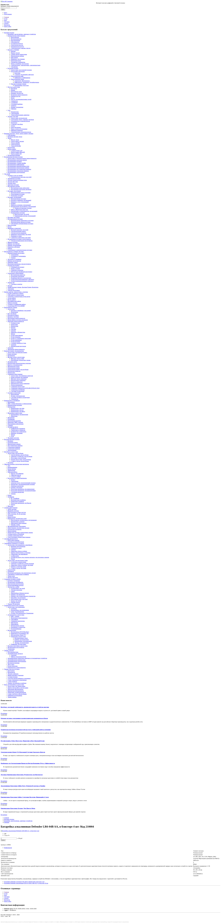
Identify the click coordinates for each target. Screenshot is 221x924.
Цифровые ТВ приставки (18, 644)
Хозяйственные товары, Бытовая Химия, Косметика (23, 287)
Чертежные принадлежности (16, 349)
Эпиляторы (14, 67)
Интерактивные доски (21, 638)
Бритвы (13, 51)
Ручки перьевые (16, 337)
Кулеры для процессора (18, 396)
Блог (5, 20)
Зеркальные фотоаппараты (15, 689)
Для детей (7, 174)
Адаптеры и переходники (18, 562)
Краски (13, 327)
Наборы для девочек (14, 243)
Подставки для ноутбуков (18, 458)
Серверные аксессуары (18, 386)
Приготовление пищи (17, 79)
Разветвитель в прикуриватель (17, 667)
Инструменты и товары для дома (14, 251)
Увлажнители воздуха (17, 46)
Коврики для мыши (17, 433)
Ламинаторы (11, 470)
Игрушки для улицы (14, 217)
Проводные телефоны (17, 501)
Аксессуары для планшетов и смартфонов (20, 545)
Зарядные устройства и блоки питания (22, 563)
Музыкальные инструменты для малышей (23, 206)
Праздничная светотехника (16, 583)
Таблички (10, 348)
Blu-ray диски (15, 139)
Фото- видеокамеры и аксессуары (14, 684)
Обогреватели (15, 42)
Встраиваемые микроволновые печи (18, 166)
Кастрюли (14, 88)
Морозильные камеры (14, 444)
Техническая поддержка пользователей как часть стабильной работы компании (26, 729)
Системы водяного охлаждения (20, 397)
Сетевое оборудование (10, 507)
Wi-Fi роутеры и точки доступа (17, 512)
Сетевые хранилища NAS (15, 535)
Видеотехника (12, 630)
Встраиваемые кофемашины (16, 164)
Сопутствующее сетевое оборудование (19, 537)
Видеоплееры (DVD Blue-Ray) (20, 632)
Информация (8, 847)
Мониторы (14, 416)
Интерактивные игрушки (18, 198)
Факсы (13, 504)
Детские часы (12, 183)
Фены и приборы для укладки (20, 63)
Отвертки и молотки (17, 270)
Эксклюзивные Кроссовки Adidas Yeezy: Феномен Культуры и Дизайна (23, 786)
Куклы (9, 226)
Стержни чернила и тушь (18, 343)
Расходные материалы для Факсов (21, 503)
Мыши (13, 434)
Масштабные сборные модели (20, 593)
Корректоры (14, 326)
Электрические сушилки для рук (20, 48)
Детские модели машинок (18, 233)
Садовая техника (13, 677)
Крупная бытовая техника (12, 439)
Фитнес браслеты (13, 577)
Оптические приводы (14, 371)
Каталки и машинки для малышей (21, 200)
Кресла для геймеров (17, 473)
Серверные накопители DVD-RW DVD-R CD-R (25, 388)
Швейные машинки (17, 130)
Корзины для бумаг (13, 316)
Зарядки (13, 549)
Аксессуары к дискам (17, 141)
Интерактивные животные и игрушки (22, 220)
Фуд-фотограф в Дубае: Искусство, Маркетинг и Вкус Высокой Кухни (22, 741)
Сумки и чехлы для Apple (18, 568)
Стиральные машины (14, 447)
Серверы (10, 425)
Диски (9, 138)
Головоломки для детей (18, 588)
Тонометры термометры (18, 62)
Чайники (13, 108)
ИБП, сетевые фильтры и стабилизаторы (20, 403)
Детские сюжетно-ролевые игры (17, 180)
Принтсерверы (12, 531)
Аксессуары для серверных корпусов (22, 375)
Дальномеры (14, 254)
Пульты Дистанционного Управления (22, 613)
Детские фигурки (13, 181)
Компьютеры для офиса (18, 411)
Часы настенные (16, 127)
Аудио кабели (12, 298)
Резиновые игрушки (17, 195)
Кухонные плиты (13, 442)
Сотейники (14, 102)
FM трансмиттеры (13, 652)
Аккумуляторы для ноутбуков (19, 455)
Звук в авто (11, 664)
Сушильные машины (14, 448)
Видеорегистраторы (13, 663)
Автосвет (14, 655)
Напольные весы (16, 60)
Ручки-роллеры (15, 341)
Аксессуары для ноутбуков (15, 453)
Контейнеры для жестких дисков (20, 360)
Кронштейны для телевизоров (20, 610)
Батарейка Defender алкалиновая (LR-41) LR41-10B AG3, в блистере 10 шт (26, 883)
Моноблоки (11, 417)
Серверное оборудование (15, 374)
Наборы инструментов (14, 261)
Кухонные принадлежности (19, 94)
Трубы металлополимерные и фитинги (22, 279)
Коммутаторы (12, 517)
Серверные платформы (18, 389)
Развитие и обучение (14, 247)
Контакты (7, 25)
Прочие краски (15, 602)
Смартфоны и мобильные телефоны (18, 574)
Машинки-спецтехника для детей (21, 234)
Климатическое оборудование (16, 35)
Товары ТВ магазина (14, 604)
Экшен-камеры (12, 697)
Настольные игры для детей (19, 599)
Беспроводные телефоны (18, 500)
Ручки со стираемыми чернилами (21, 338)
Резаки (10, 495)
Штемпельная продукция (18, 346)
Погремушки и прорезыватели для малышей (24, 211)
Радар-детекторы (13, 666)
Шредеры (10, 506)
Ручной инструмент (13, 265)
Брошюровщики (12, 467)
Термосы (13, 105)
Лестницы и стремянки (14, 259)
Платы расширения (16, 385)
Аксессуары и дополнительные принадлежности (22, 158)
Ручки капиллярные (17, 335)
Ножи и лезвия (15, 268)
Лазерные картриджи (17, 486)
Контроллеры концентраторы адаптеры (19, 363)
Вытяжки (10, 441)
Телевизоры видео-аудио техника (14, 605)
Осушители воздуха (17, 43)
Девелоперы (14, 481)
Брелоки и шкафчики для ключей (21, 310)
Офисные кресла (16, 475)
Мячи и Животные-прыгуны (19, 209)
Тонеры (13, 493)
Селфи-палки (15, 556)
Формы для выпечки (17, 107)
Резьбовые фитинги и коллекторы (21, 278)
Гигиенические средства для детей (21, 177)
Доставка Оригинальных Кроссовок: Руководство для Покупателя (22, 774)
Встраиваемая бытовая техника (13, 157)
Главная (6, 17)
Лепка (13, 591)
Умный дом (11, 282)
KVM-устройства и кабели (15, 293)
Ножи (13, 98)
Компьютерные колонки (15, 405)
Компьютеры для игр (17, 410)
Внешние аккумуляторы (18, 546)
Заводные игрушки (13, 185)
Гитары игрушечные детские (23, 208)
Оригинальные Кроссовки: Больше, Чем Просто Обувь (18, 808)
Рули (12, 436)
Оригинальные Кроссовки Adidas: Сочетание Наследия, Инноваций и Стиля (25, 797)
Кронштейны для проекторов (23, 641)
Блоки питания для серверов (19, 377)
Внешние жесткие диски (15, 136)
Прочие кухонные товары (18, 84)
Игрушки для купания (14, 191)
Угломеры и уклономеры (18, 256)
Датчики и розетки (16, 284)
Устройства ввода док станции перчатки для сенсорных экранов (30, 557)
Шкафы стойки (15, 524)
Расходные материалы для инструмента (19, 264)
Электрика (11, 289)
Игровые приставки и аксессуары (18, 646)
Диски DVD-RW (16, 146)
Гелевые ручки (15, 323)
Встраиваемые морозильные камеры (18, 167)
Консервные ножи (16, 91)
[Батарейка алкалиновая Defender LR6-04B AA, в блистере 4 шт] (20, 831)
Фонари (10, 285)
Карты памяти (12, 149)
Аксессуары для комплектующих (17, 352)
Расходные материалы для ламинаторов (22, 489)
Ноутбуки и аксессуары (11, 452)
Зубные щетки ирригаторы (19, 54)
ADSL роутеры (12, 509)
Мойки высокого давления (15, 675)
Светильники (15, 113)
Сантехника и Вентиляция (15, 273)
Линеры (13, 330)
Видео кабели (12, 299)
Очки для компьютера (17, 611)
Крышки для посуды (17, 93)
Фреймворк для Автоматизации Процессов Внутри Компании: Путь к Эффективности (28, 763)
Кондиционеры (15, 40)
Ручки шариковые (16, 340)
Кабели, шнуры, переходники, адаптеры (16, 292)
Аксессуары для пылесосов (19, 118)
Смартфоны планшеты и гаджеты (14, 543)
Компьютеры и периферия (12, 400)
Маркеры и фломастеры (18, 332)
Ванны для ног (15, 53)
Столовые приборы (17, 104)
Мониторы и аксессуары (15, 413)
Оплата (6, 23)
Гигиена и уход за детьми (15, 175)
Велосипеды (11, 672)
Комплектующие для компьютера (14, 351)
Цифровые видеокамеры (15, 695)
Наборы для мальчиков (14, 245)
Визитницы (14, 312)
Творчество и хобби (13, 587)
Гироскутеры (11, 569)
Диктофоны (14, 619)
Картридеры (11, 147)
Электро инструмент (14, 290)
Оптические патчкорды (14, 529)
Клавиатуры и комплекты (18, 431)
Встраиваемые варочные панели (17, 160)
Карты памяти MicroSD (18, 152)
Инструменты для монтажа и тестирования (24, 520)
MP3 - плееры (15, 616)
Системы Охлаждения (17, 391)
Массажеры (14, 57)
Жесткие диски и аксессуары (16, 357)
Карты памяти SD (16, 153)
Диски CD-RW (15, 143)
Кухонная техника (13, 68)
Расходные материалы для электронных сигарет (22, 573)
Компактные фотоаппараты (16, 691)
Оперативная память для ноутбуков (18, 369)
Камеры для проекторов (22, 639)
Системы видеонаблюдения (16, 542)
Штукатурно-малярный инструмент (21, 271)
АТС (9, 465)
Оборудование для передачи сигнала (18, 528)
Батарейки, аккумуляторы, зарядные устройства (22, 34)
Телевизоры (11, 649)
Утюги (13, 126)
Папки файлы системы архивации (18, 320)
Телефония (11, 497)
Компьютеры (11, 406)
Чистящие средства (13, 438)
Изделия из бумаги (13, 315)
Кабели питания (12, 302)
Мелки (13, 334)
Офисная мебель (12, 472)
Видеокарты (11, 355)
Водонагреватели (16, 39)
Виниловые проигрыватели (19, 618)
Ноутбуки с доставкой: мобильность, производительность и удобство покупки (25, 707)
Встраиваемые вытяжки (15, 161)
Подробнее (4, 713)
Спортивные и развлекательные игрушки (20, 250)
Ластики (13, 329)
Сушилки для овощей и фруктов (24, 74)
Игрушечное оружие (14, 186)
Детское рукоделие (16, 590)
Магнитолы (14, 622)
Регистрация (8, 14)
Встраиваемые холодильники (16, 172)
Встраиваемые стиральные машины (18, 171)
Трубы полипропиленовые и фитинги (22, 281)
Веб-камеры (11, 402)
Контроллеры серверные (18, 380)
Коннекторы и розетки (17, 521)
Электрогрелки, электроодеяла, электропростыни (25, 65)
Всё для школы (12, 313)
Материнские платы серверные (20, 383)
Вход (5, 12)
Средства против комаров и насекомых (19, 678)
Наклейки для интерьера (18, 597)
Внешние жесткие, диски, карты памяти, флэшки (18, 133)
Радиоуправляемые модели (15, 585)
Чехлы (13, 559)
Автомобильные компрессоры (16, 660)
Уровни (13, 257)
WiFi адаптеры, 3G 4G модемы (17, 514)
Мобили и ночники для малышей (21, 205)
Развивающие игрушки (18, 212)
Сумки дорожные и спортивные (17, 680)
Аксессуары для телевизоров (16, 607)
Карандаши (14, 324)
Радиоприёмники (16, 628)
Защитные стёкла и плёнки (19, 551)
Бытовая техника (9, 32)
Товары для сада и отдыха (11, 669)
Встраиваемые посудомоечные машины (19, 169)
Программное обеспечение (15, 424)
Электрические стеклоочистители (21, 132)
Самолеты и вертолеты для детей (21, 237)
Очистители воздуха (17, 45)
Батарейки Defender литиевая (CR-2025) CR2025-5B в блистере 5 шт (24, 881)
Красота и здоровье (13, 49)
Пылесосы (14, 122)
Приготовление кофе (17, 76)
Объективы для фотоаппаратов (17, 692)
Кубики (13, 203)
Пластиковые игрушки (18, 194)
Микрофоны (14, 624)
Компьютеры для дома (17, 408)
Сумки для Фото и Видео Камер (17, 694)
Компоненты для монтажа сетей (17, 518)
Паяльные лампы (13, 262)
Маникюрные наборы (17, 56)
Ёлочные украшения (14, 580)
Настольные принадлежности (16, 318)
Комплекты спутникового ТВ (19, 633)
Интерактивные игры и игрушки (21, 192)
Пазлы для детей (16, 601)
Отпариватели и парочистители (20, 121)
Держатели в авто (16, 548)
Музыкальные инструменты (16, 647)
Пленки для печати (16, 487)
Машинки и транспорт (14, 228)
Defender (6, 822)
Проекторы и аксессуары (18, 636)
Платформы (11, 419)
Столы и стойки (16, 476)
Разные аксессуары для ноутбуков (21, 459)
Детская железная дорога (18, 231)
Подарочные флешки (14, 155)
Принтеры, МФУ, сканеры (15, 422)
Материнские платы (14, 366)
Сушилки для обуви (17, 124)
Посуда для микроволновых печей (21, 99)
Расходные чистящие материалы (17, 478)
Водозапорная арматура (18, 275)
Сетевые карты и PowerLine (16, 534)
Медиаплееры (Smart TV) (18, 635)
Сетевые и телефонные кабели (17, 304)
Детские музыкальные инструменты (21, 240)
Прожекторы (15, 112)
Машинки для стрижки (18, 59)
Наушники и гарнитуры (18, 627)
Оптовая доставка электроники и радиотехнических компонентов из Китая (24, 718)
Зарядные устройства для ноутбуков (21, 456)
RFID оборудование (13, 540)
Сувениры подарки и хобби (12, 579)
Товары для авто (9, 650)
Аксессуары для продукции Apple (18, 560)
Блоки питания (12, 354)
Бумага (13, 479)
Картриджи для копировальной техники (23, 484)
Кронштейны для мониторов (19, 414)
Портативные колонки (14, 420)
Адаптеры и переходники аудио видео (19, 296)
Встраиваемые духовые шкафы (17, 163)
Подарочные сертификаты (15, 582)
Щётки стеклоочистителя (18, 656)
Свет (9, 110)
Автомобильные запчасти (15, 653)
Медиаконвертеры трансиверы (17, 526)
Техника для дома (13, 116)
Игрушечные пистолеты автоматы (21, 189)
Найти (2, 9)
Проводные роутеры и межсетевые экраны (20, 532)
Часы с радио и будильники (19, 129)
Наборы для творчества (18, 594)
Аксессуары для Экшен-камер (16, 686)
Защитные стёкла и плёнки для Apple (22, 565)
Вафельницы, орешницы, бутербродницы (27, 82)
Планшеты (11, 571)
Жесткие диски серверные (19, 379)
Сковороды (14, 101)
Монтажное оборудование (19, 523)
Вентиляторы (15, 37)
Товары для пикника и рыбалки (17, 683)
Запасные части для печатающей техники (23, 483)
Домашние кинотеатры (18, 621)
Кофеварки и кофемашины (22, 77)
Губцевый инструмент (17, 267)
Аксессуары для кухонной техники (21, 70)
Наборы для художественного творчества (23, 596)
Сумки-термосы (12, 681)
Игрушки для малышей (14, 197)
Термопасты (14, 399)
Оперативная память (14, 368)
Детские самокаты (13, 674)
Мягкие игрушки (13, 242)
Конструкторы (12, 225)
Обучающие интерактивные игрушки (22, 223)
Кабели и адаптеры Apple (18, 566)
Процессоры (11, 372)
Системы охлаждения (14, 393)
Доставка (7, 22)
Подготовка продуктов (18, 71)
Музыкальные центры (17, 625)
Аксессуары (11, 309)
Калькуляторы (12, 469)
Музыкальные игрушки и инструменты (19, 239)
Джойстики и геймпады (18, 430)
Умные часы (11, 576)
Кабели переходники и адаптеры (20, 552)
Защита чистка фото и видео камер (18, 687)
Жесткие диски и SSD (17, 358)
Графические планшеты (18, 428)
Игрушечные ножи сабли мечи (20, 188)
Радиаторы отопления (17, 276)
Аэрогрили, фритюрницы (22, 80)
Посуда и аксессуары (14, 87)
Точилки (13, 344)
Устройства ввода (13, 427)
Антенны (10, 515)
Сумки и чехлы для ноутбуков (20, 461)
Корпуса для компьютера (15, 365)
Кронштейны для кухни (22, 85)
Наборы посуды (15, 96)
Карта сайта (7, 26)
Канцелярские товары (10, 307)
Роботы (10, 248)
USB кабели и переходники (16, 295)
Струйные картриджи (17, 492)
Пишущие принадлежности (16, 321)
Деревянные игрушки (14, 178)
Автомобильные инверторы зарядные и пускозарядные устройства (27, 658)
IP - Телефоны (15, 498)
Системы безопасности (11, 538)
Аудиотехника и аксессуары (16, 615)
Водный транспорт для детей (19, 230)
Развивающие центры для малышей (25, 216)
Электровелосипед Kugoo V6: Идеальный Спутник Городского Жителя (23, 752)
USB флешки (11, 135)
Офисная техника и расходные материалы (16, 464)
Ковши (13, 90)
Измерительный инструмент (16, 253)
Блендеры (17, 73)
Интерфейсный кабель (14, 301)
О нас (6, 18)
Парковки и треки (16, 236)
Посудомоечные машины (15, 445)
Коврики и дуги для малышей (20, 202)
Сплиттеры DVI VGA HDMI (16, 306)
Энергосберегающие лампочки (20, 115)
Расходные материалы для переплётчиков (23, 490)
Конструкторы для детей (22, 214)
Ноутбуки (10, 462)
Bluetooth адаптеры (13, 511)
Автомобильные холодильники (17, 661)
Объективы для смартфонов (19, 554)
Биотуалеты (11, 670)
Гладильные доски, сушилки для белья (22, 119)
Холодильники (12, 450)
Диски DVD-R (15, 144)
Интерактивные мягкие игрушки (21, 222)
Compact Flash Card (16, 150)
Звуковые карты (12, 361)
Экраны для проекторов (22, 642)
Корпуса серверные (17, 382)
